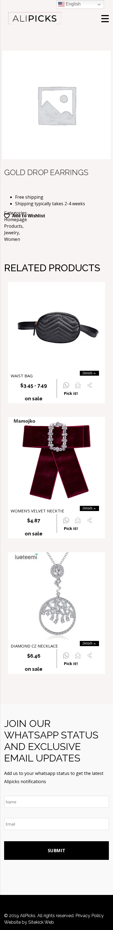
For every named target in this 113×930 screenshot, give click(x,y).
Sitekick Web (41, 922)
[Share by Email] (78, 388)
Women (12, 239)
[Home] (34, 18)
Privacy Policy (89, 915)
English (73, 4)
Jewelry (11, 233)
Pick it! (71, 393)
